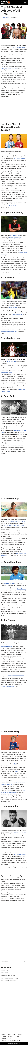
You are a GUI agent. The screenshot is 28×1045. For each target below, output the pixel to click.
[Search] (25, 961)
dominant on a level (15, 235)
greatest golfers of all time (15, 237)
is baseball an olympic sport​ (8, 975)
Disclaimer (20, 1034)
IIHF (15, 764)
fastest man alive (13, 307)
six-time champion (11, 361)
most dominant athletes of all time (9, 331)
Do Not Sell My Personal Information (10, 1040)
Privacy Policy (11, 1034)
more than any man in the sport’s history (14, 525)
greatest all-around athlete (7, 686)
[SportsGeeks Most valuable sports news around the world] (5, 2)
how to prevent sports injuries (8, 980)
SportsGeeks (6, 17)
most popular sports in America (16, 675)
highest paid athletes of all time (9, 68)
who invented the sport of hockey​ (9, 978)
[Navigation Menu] (25, 2)
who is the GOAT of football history (10, 205)
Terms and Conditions (7, 1036)
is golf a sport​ (4, 972)
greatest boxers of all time (19, 832)
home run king (10, 428)
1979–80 (16, 771)
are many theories (9, 583)
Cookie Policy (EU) (6, 1038)
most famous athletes (19, 158)
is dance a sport (5, 970)
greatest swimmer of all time (18, 521)
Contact (3, 1034)
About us (17, 1036)
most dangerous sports (20, 854)
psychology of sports (6, 372)
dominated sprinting (17, 314)
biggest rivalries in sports (19, 47)
